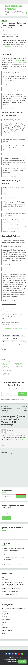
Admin (14, 27)
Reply (3, 445)
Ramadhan (5, 627)
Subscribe (22, 393)
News (4, 622)
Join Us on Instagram (12, 654)
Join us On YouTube (19, 654)
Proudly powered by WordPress (10, 659)
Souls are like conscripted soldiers (13, 565)
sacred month (19, 60)
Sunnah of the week (7, 636)
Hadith (9, 399)
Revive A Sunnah (5, 401)
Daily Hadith (5, 614)
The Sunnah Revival (13, 8)
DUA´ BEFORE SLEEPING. (11, 562)
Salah (3, 633)
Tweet (5, 193)
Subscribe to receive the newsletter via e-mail (13, 46)
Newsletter (4, 20)
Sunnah (12, 401)
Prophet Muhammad (19, 399)
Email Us (22, 654)
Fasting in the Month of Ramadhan (11, 588)
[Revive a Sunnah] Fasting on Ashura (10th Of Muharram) (6, 363)
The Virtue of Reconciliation (9, 594)
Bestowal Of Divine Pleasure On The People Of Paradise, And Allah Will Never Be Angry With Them (13, 584)
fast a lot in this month (20, 62)
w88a (8, 430)
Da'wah (4, 611)
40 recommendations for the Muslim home (13, 608)
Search (21, 496)
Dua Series (5, 616)
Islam (12, 399)
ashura (5, 399)
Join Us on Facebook (6, 654)
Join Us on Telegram (16, 654)
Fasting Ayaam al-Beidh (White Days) (12, 591)
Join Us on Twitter (9, 654)
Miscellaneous (6, 619)
